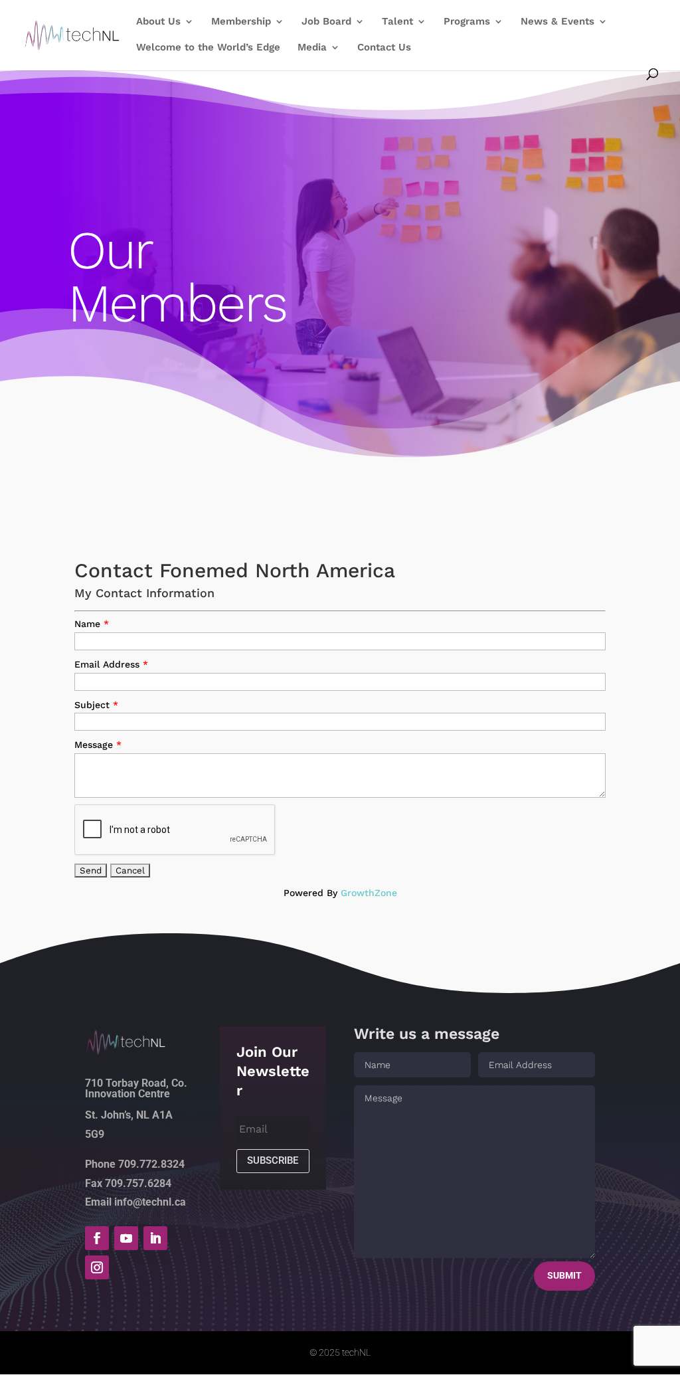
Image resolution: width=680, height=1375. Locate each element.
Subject (92, 704)
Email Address (106, 664)
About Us (158, 22)
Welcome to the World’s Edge (208, 48)
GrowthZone (369, 892)
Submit (564, 1275)
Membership (241, 22)
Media (312, 48)
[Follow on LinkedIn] (155, 1238)
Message (93, 744)
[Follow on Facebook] (97, 1238)
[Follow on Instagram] (97, 1267)
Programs (467, 22)
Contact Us (384, 48)
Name (87, 623)
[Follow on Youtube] (126, 1238)
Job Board (326, 22)
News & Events (557, 22)
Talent (397, 22)
